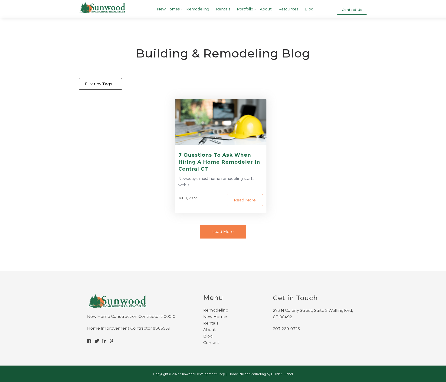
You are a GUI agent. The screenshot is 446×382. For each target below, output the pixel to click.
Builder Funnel (282, 374)
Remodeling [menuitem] (216, 310)
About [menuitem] (209, 329)
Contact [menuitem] (211, 342)
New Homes (168, 9)
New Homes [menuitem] (215, 316)
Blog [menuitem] (208, 336)
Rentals (223, 9)
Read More (245, 200)
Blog (309, 9)
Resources (288, 9)
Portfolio (245, 9)
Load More (223, 231)
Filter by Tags (99, 84)
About (266, 9)
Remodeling (197, 9)
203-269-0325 (286, 328)
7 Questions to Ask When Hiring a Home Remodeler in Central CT (219, 162)
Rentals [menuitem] (211, 323)
